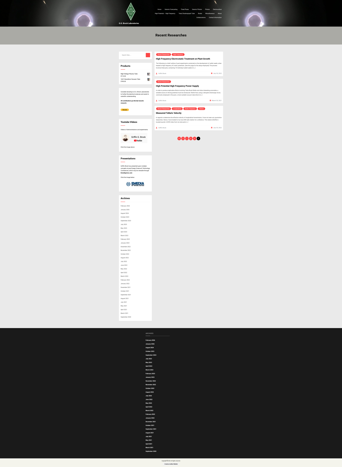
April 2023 (124, 232)
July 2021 (124, 302)
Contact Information (215, 17)
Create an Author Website (171, 464)
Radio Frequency (190, 109)
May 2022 (124, 269)
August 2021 (125, 298)
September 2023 (126, 221)
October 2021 (125, 291)
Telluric (201, 109)
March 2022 (124, 276)
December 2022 (126, 247)
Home (159, 9)
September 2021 (126, 295)
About (220, 13)
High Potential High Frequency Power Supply (177, 86)
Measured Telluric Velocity (168, 113)
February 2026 (125, 206)
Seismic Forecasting (171, 9)
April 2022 (124, 272)
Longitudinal (177, 109)
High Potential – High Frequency (165, 13)
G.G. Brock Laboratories (129, 23)
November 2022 (126, 250)
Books (200, 13)
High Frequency (178, 54)
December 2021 (126, 287)
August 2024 (125, 213)
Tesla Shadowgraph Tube (187, 13)
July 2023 (124, 224)
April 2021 (124, 309)
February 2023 (125, 239)
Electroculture (217, 9)
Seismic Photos (197, 9)
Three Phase (185, 9)
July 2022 (124, 261)
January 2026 (125, 209)
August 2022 (125, 258)
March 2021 (124, 313)
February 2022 (125, 280)
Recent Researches (163, 54)
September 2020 (126, 317)
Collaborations (201, 17)
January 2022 (125, 283)
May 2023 (124, 228)
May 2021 (124, 306)
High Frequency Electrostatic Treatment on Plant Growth (183, 59)
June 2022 (124, 265)
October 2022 (125, 254)
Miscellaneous (209, 13)
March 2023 (124, 235)
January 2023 (125, 243)
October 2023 (125, 217)
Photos (207, 9)
